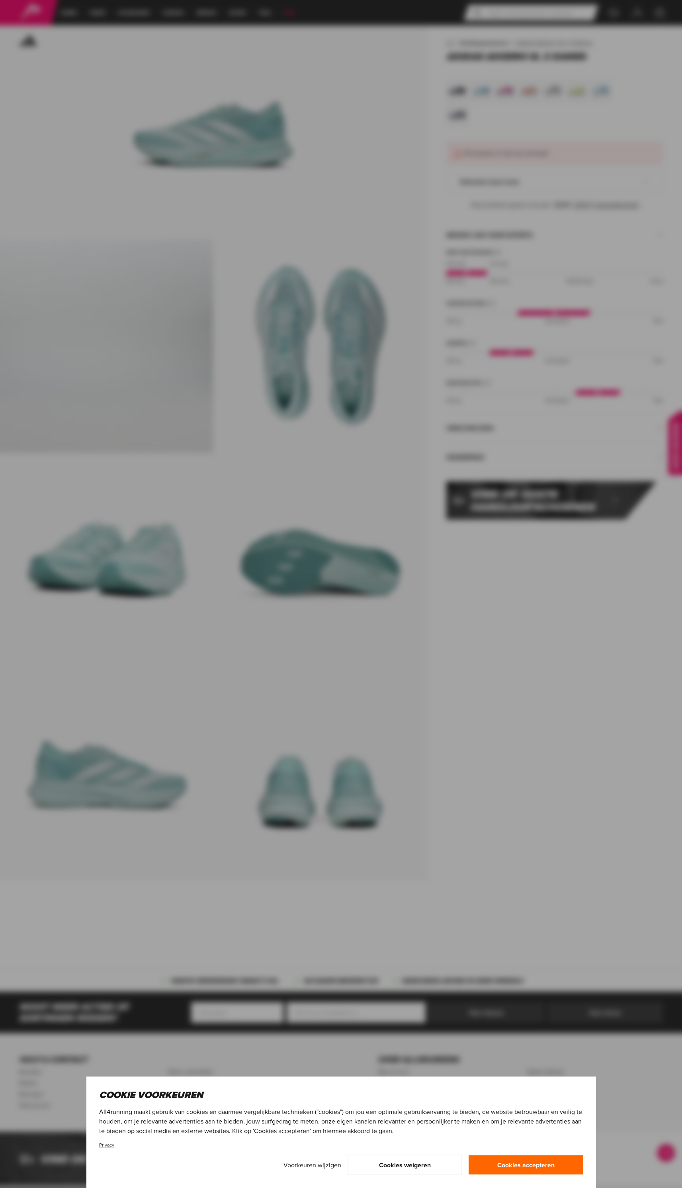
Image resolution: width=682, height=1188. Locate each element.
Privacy (106, 1144)
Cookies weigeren (405, 1164)
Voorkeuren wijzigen (312, 1164)
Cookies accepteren (526, 1164)
